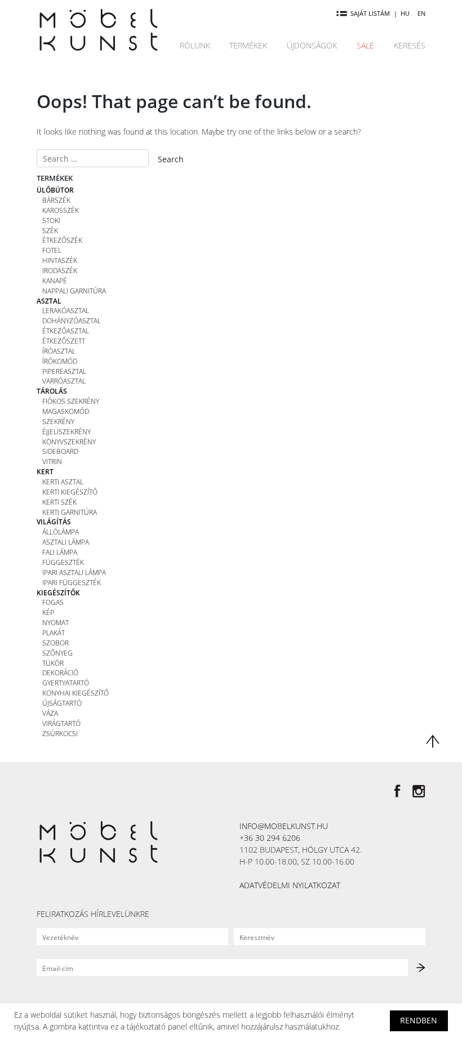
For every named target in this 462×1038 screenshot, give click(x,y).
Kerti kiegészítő (69, 491)
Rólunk (195, 45)
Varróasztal (64, 380)
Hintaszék (59, 260)
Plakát (53, 632)
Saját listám (370, 13)
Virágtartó (61, 723)
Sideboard (60, 451)
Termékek (248, 45)
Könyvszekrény (69, 441)
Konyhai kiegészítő (75, 692)
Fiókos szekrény (70, 401)
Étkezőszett (63, 340)
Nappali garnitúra (74, 290)
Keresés (409, 45)
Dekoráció (60, 672)
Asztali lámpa (65, 541)
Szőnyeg (57, 652)
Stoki (51, 220)
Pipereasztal (64, 371)
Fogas (53, 602)
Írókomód (59, 361)
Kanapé (54, 280)
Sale (365, 45)
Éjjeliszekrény (66, 431)
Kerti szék (59, 501)
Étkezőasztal (65, 330)
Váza (50, 713)
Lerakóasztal (65, 310)
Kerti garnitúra (69, 511)
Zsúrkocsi (60, 733)
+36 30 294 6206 (269, 837)
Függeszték (63, 562)
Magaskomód (65, 411)
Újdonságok (312, 45)
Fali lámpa (59, 551)
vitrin (52, 461)
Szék (50, 230)
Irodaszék (59, 270)
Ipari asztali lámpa (74, 572)
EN (421, 13)
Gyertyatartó (65, 682)
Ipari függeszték (71, 582)
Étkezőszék (62, 239)
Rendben (418, 1020)
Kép (48, 612)
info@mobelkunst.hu (283, 826)
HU (405, 13)
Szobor (55, 642)
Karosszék (60, 210)
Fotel (51, 250)
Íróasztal (58, 350)
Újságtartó (62, 702)
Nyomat (55, 622)
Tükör (53, 662)
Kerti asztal (62, 481)
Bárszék (56, 199)
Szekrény (58, 421)
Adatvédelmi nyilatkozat (289, 885)
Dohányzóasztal (71, 320)
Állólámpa (60, 531)
